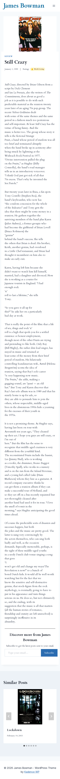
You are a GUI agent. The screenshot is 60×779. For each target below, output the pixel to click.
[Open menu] (54, 5)
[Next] (51, 716)
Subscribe (49, 652)
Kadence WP (31, 771)
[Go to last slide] (8, 716)
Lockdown (14, 730)
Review (9, 56)
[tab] (24, 745)
